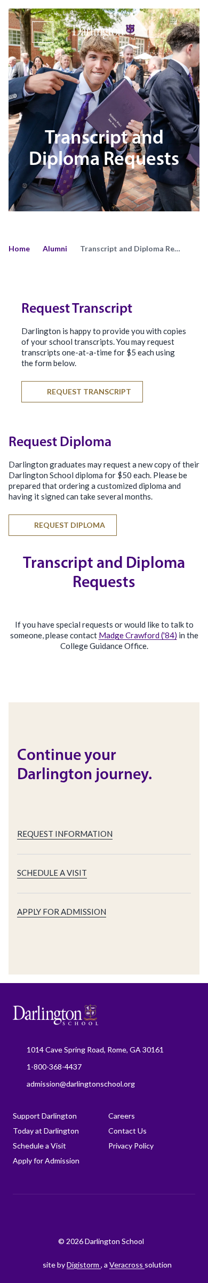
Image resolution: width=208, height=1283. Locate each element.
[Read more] (41, 1215)
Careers (121, 1115)
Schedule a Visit (39, 1145)
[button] (19, 248)
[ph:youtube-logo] (147, 1215)
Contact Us (127, 1130)
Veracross (127, 1264)
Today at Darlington (46, 1130)
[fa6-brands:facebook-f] (41, 1215)
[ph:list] (42, 32)
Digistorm (84, 1264)
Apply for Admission (46, 1160)
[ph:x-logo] (174, 1215)
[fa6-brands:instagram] (67, 1215)
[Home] (104, 33)
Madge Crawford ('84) (138, 635)
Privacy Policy (131, 1145)
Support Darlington (45, 1115)
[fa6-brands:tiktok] (94, 1215)
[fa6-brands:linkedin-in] (121, 1215)
